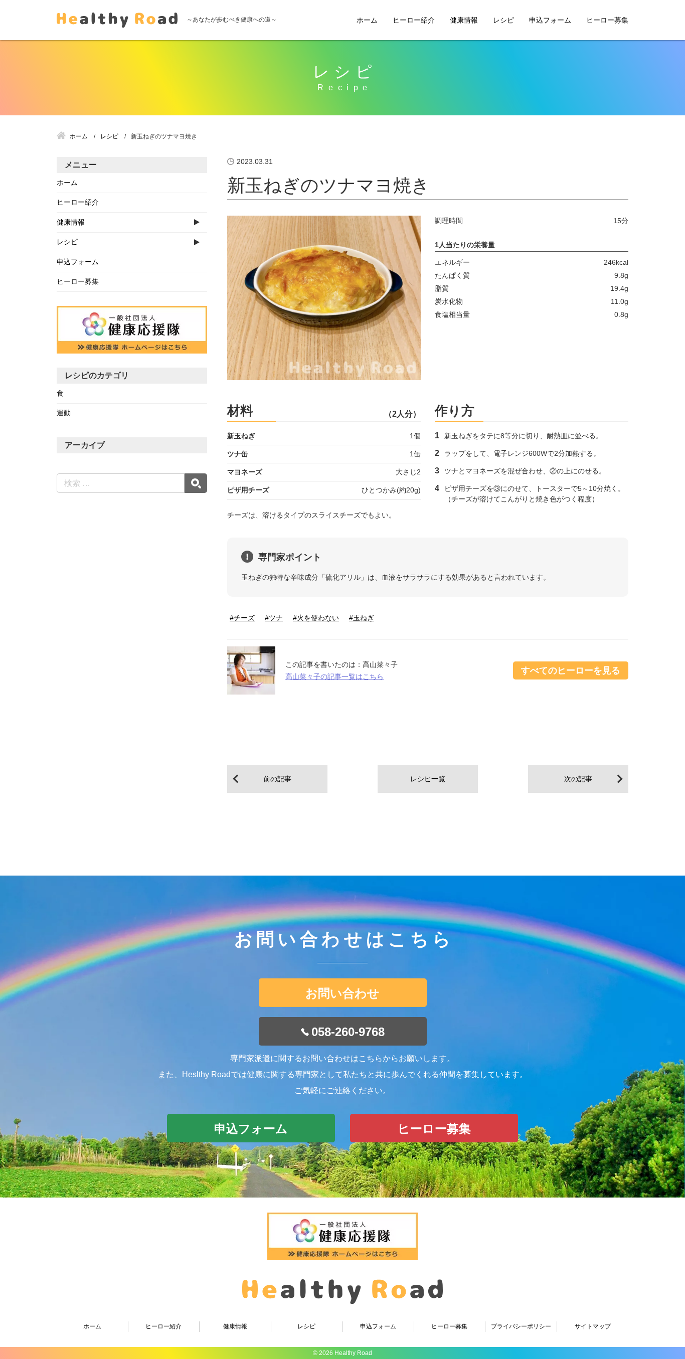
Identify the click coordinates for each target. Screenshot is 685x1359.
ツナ (276, 618)
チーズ (244, 618)
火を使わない (318, 618)
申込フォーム (550, 20)
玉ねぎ (363, 618)
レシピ (503, 20)
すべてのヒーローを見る (570, 670)
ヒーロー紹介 (414, 20)
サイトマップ (593, 1326)
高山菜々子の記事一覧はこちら (334, 676)
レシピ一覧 (427, 779)
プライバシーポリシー (521, 1326)
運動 (64, 413)
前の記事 (277, 779)
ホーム (367, 20)
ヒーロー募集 (607, 20)
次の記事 (578, 779)
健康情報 (464, 20)
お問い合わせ (342, 993)
